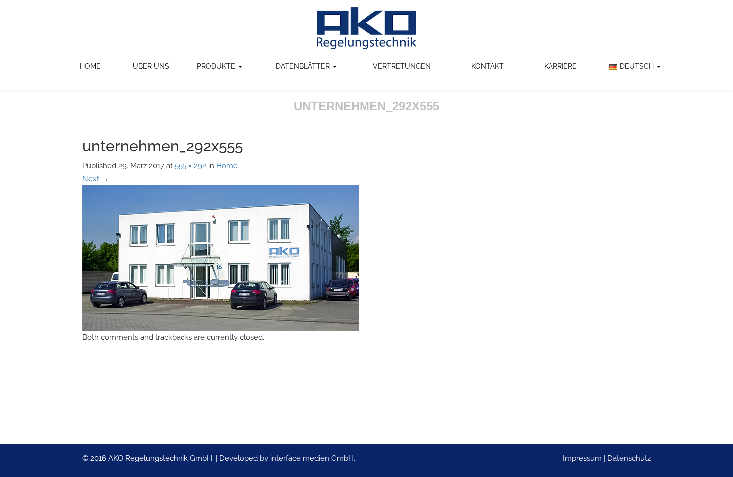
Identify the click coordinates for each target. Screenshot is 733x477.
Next (95, 178)
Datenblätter (304, 66)
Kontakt (487, 66)
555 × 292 (190, 165)
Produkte (217, 66)
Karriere (560, 66)
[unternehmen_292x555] (220, 257)
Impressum (582, 458)
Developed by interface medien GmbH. (287, 458)
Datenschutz (629, 458)
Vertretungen (402, 66)
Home (90, 66)
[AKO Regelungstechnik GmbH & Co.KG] (366, 28)
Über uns (151, 66)
